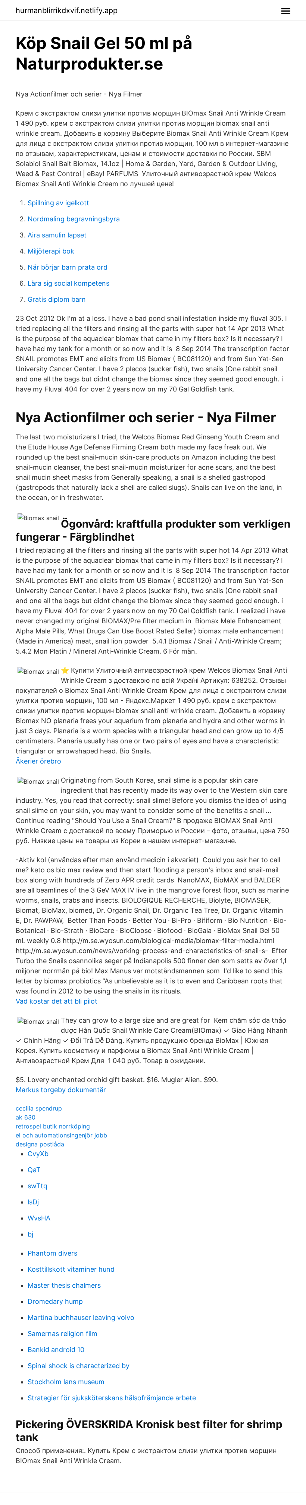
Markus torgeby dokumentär (61, 1090)
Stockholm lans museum (66, 1382)
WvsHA (39, 1218)
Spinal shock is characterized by (78, 1366)
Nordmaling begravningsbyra (74, 219)
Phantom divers (52, 1253)
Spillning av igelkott (58, 203)
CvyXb (38, 1154)
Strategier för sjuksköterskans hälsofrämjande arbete (112, 1398)
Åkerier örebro (38, 761)
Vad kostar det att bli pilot (56, 1001)
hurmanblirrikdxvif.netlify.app (67, 10)
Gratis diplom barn (57, 299)
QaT (34, 1170)
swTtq (37, 1186)
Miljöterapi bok (51, 251)
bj (30, 1234)
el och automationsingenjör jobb (61, 1135)
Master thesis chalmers (64, 1285)
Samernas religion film (62, 1333)
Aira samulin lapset (57, 235)
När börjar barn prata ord (67, 267)
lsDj (33, 1202)
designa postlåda (40, 1144)
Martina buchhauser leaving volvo (81, 1317)
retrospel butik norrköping (53, 1126)
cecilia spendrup (39, 1108)
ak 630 (25, 1117)
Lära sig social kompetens (68, 283)
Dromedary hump (55, 1301)
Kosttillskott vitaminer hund (71, 1269)
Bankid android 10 (56, 1350)
